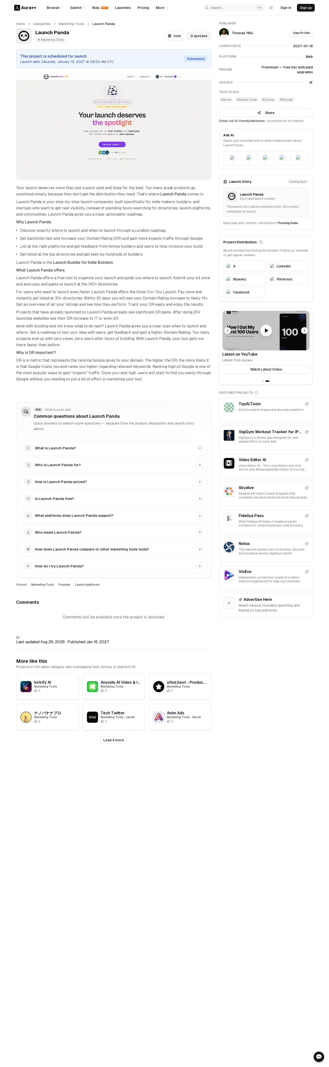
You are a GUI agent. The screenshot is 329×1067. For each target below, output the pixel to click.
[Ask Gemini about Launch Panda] (266, 158)
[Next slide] (304, 330)
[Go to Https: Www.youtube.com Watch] (266, 331)
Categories (42, 24)
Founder (64, 584)
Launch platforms (87, 584)
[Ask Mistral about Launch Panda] (299, 158)
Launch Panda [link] (103, 24)
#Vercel (226, 99)
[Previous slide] (227, 330)
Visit (177, 36)
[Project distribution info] (261, 242)
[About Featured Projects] (256, 392)
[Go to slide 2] (267, 381)
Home (20, 24)
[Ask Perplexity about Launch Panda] (282, 158)
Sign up (306, 8)
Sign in (285, 8)
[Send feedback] (319, 1057)
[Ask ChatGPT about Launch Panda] (233, 158)
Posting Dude (288, 223)
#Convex (268, 99)
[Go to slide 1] (263, 381)
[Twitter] (311, 82)
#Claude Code (247, 99)
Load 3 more (113, 740)
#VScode (286, 99)
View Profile (301, 33)
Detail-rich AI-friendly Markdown (242, 121)
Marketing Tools (71, 24)
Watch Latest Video (266, 369)
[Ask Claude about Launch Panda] (249, 158)
